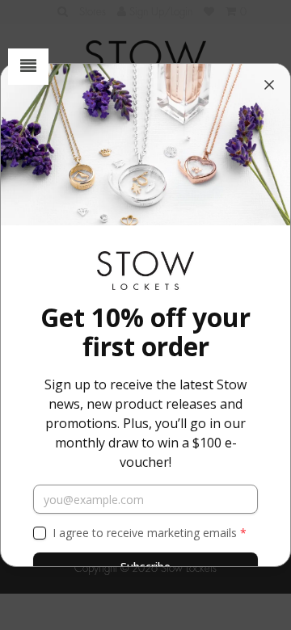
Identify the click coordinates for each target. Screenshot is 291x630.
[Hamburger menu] (28, 66)
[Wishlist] (209, 11)
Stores (92, 11)
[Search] (62, 11)
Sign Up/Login (159, 11)
